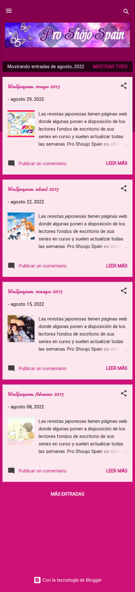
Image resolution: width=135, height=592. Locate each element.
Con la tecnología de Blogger (71, 580)
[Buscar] (126, 12)
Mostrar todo (110, 66)
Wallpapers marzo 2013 (35, 291)
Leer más (116, 163)
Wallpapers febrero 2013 (35, 394)
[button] (123, 87)
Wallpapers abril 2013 (33, 189)
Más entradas (67, 494)
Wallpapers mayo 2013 (34, 86)
